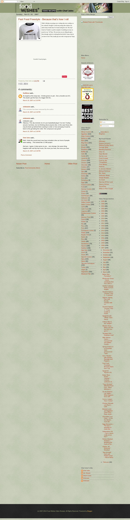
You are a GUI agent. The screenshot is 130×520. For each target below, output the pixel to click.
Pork (82, 228)
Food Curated (103, 158)
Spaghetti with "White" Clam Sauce (107, 317)
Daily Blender (103, 154)
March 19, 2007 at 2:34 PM (31, 112)
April (104, 269)
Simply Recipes (104, 177)
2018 (103, 221)
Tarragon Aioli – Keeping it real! (108, 334)
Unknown (86, 478)
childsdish (26, 107)
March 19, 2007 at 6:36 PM (31, 151)
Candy (83, 156)
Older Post (72, 164)
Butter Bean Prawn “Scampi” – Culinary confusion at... (107, 378)
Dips (82, 171)
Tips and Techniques (87, 263)
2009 (103, 243)
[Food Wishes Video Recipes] (106, 134)
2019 (103, 218)
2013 (103, 233)
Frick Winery (103, 164)
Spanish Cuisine (86, 257)
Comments (105, 126)
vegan (83, 269)
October (106, 255)
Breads (83, 147)
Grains (83, 193)
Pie (82, 224)
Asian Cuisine (85, 136)
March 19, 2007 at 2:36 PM (31, 131)
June (105, 265)
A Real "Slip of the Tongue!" (107, 322)
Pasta (83, 219)
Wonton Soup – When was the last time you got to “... (107, 328)
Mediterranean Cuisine (88, 213)
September (106, 257)
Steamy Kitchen (104, 184)
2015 (103, 228)
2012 (103, 235)
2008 (103, 245)
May (104, 267)
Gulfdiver (26, 93)
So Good (102, 180)
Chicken (83, 162)
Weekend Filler (86, 274)
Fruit (82, 187)
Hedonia (101, 166)
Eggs (82, 182)
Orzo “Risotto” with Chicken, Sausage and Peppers (107, 358)
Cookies (83, 167)
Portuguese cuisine (87, 230)
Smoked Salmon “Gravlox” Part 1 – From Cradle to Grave (107, 310)
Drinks (83, 176)
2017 (103, 223)
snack (83, 252)
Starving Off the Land (106, 182)
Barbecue (84, 138)
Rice (82, 239)
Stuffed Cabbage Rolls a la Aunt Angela (107, 287)
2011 (103, 238)
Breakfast (84, 149)
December (106, 250)
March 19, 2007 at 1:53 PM (31, 100)
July (104, 262)
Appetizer (84, 134)
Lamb (83, 206)
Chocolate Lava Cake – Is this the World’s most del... (107, 419)
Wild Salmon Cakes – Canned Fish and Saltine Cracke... (107, 341)
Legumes (84, 211)
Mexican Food (85, 217)
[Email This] (19, 84)
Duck (82, 178)
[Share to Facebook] (25, 84)
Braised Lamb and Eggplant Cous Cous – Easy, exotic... (107, 411)
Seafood (84, 248)
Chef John (26, 138)
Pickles (83, 221)
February (106, 462)
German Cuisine (86, 189)
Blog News (84, 143)
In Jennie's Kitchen (105, 169)
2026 (103, 201)
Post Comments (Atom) (32, 168)
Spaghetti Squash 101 (107, 371)
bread (83, 145)
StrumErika (102, 186)
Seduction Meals (104, 175)
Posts (103, 122)
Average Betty (103, 147)
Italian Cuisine (85, 204)
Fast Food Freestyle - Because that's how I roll (43, 19)
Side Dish (84, 250)
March (105, 272)
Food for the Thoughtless (103, 161)
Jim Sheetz (86, 473)
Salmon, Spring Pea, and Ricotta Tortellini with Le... (107, 301)
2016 (103, 226)
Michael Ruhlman (104, 171)
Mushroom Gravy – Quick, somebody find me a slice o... (108, 281)
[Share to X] (23, 84)
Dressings (84, 173)
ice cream (84, 200)
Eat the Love (103, 156)
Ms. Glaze (102, 173)
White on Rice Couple (106, 188)
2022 (103, 211)
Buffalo (83, 151)
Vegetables (84, 271)
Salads (83, 241)
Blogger (89, 511)
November (106, 252)
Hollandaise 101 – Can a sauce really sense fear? (107, 434)
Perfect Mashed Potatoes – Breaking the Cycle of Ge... (107, 441)
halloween (84, 198)
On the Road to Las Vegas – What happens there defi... (107, 394)
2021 (103, 213)
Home (47, 164)
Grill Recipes (85, 195)
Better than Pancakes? (106, 275)
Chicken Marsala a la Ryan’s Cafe (107, 405)
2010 (103, 240)
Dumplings (84, 180)
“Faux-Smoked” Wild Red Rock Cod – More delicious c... (107, 386)
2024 (103, 206)
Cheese (83, 160)
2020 (103, 216)
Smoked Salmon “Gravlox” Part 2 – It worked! (107, 293)
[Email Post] (43, 81)
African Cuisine (86, 132)
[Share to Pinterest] (27, 84)
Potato (83, 232)
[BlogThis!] (21, 84)
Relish (83, 237)
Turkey (83, 267)
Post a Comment (26, 155)
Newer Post (21, 164)
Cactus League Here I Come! (107, 400)
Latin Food (84, 209)
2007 (103, 248)
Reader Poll (85, 235)
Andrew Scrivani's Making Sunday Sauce (106, 144)
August (105, 260)
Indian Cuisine (85, 202)
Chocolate (84, 165)
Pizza (83, 226)
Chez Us (102, 152)
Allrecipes (102, 141)
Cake (83, 154)
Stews (83, 261)
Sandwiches (85, 243)
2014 (103, 230)
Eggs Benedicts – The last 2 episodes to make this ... (108, 426)
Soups (83, 254)
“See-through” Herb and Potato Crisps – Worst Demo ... (107, 456)
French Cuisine (86, 184)
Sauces (83, 246)
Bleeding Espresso (105, 149)
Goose (83, 191)
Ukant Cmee (87, 475)
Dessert (83, 169)
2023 (103, 208)
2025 (103, 203)
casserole (84, 158)
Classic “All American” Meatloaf (106, 448)
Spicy (83, 259)
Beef (82, 140)
